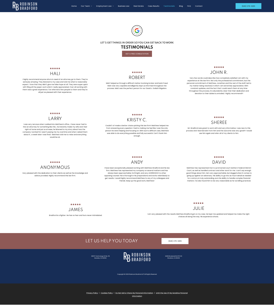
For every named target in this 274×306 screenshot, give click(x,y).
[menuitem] (74, 6)
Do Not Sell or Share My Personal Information (134, 293)
